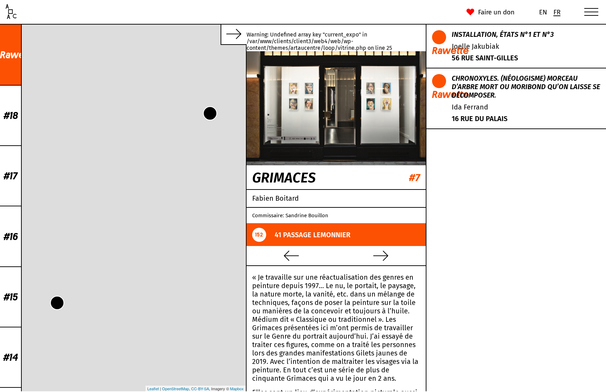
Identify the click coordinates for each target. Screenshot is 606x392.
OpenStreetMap (175, 388)
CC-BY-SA (200, 388)
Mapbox (237, 388)
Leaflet (153, 388)
